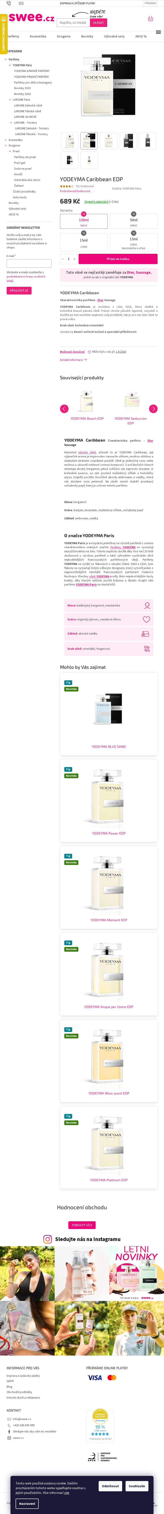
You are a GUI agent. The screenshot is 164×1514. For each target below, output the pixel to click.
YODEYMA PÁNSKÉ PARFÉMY (31, 77)
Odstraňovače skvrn (27, 180)
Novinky (14, 203)
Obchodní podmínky (19, 1392)
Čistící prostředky (24, 192)
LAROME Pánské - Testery (31, 134)
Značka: (126, 189)
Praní (16, 151)
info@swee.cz (22, 1419)
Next (153, 409)
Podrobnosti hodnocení (75, 191)
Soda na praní (22, 169)
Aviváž (18, 174)
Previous (64, 409)
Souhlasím (137, 1486)
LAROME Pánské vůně (27, 111)
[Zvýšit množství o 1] (74, 258)
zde (66, 1492)
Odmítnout (110, 1486)
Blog (9, 1387)
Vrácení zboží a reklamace (23, 1398)
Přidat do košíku (118, 259)
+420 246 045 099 (23, 1425)
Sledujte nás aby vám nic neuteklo (34, 1431)
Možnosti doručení (72, 352)
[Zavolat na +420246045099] (13, 3)
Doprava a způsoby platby (77, 3)
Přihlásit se (19, 290)
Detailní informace (71, 360)
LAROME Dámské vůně (28, 105)
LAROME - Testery (25, 123)
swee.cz (18, 1438)
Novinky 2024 (22, 94)
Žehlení (18, 186)
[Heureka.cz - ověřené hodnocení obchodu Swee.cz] (100, 1425)
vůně (99, 576)
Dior (101, 300)
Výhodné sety (17, 209)
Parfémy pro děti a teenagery (33, 83)
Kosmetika (15, 140)
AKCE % (14, 214)
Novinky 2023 (22, 88)
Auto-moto (20, 197)
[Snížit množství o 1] (63, 258)
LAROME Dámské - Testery (32, 128)
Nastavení (27, 1503)
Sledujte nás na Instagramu (88, 1239)
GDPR (10, 1381)
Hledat (98, 22)
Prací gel (19, 163)
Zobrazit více (82, 1225)
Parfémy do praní (25, 157)
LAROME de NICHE (25, 117)
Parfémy (14, 59)
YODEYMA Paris (22, 65)
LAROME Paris (21, 100)
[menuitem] (16, 36)
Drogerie (14, 145)
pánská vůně (87, 452)
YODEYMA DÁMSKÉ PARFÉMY (32, 71)
